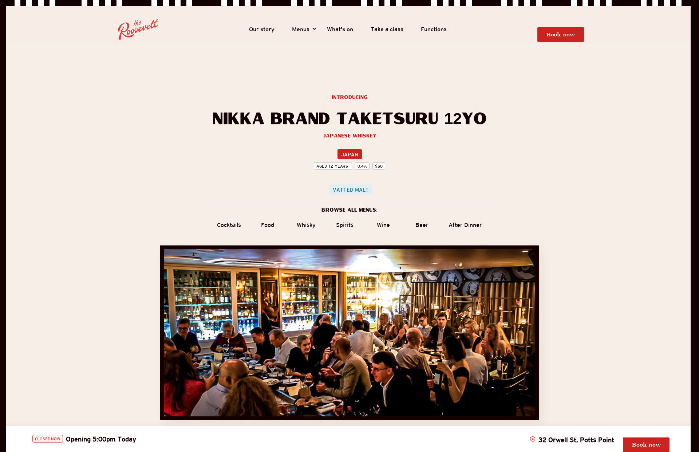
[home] (138, 29)
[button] (300, 29)
